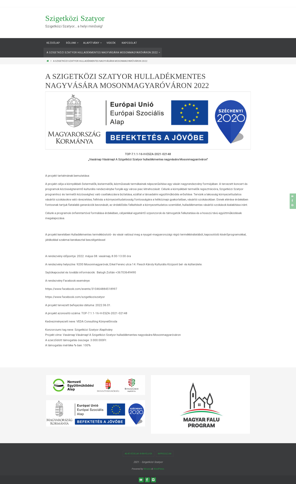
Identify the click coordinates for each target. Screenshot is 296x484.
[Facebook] (292, 200)
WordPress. (158, 469)
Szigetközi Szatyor (74, 18)
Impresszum (164, 453)
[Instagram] (292, 205)
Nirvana (147, 469)
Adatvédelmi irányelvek (138, 453)
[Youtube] (292, 196)
